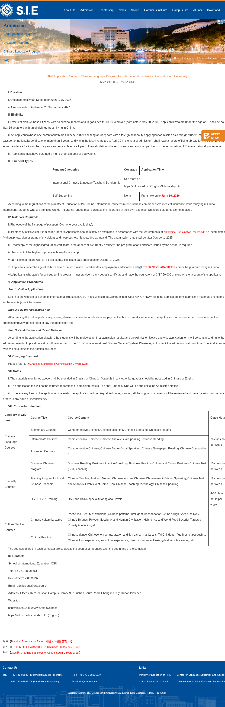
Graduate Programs (16, 42)
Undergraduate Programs (20, 34)
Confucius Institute (155, 10)
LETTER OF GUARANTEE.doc (159, 267)
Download (213, 10)
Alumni (197, 10)
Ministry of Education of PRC (155, 674)
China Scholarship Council (153, 681)
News (122, 10)
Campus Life (180, 10)
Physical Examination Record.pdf (185, 232)
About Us (69, 10)
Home (177, 58)
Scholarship (106, 10)
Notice (135, 10)
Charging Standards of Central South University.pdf (59, 363)
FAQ (6, 60)
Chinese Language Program (22, 51)
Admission (87, 10)
